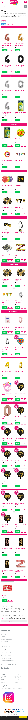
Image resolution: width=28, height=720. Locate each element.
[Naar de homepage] (14, 2)
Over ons (3, 632)
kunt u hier (3, 618)
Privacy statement (5, 641)
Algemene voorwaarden (6, 639)
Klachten (3, 644)
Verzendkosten (4, 634)
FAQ (2, 638)
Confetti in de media (5, 646)
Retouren (3, 636)
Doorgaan (23, 717)
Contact (3, 643)
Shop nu (4, 50)
